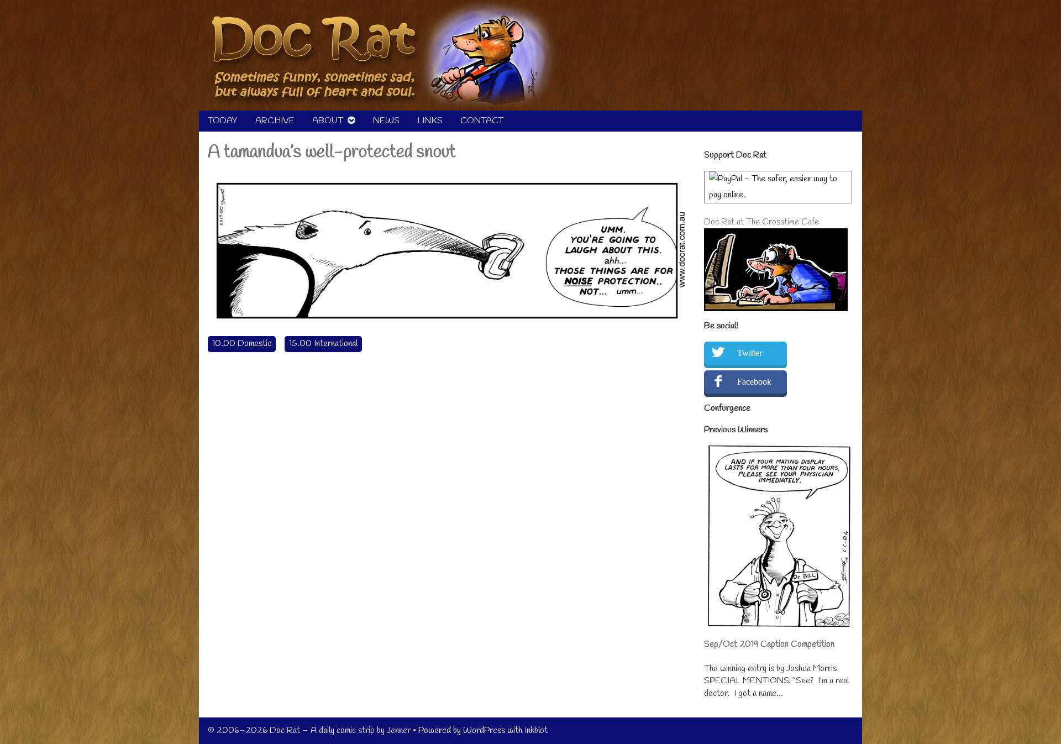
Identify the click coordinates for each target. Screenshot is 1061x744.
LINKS (430, 121)
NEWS (386, 121)
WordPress (484, 730)
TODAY (223, 121)
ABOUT (327, 121)
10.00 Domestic (241, 343)
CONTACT (481, 121)
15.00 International (323, 343)
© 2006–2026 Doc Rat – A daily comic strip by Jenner (309, 730)
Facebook (754, 381)
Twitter (749, 353)
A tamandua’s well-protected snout (332, 152)
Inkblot (536, 730)
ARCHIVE (275, 121)
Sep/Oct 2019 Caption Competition (769, 644)
